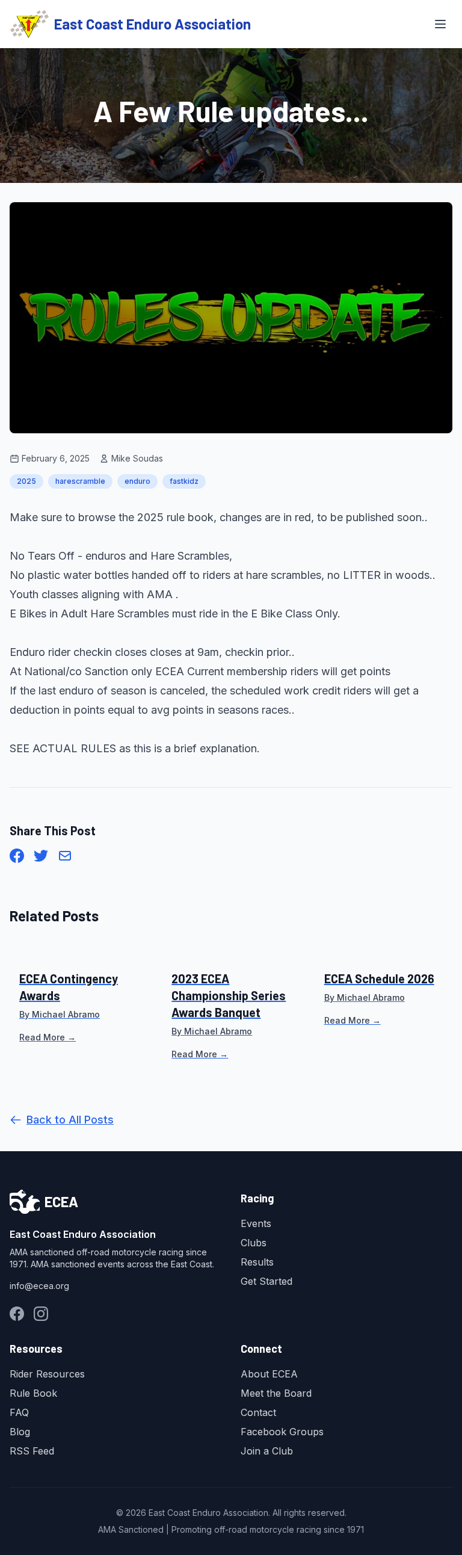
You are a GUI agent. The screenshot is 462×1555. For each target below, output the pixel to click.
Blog (20, 1432)
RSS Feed (32, 1451)
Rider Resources (47, 1374)
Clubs (253, 1243)
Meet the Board (276, 1393)
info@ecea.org (39, 1286)
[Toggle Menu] (440, 24)
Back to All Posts (70, 1119)
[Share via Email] (65, 856)
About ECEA (269, 1374)
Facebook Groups (282, 1432)
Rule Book (33, 1393)
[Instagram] (41, 1313)
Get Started (266, 1281)
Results (257, 1262)
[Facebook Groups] (17, 1313)
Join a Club (267, 1451)
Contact (258, 1412)
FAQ (19, 1412)
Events (256, 1223)
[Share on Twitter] (41, 856)
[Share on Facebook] (17, 856)
